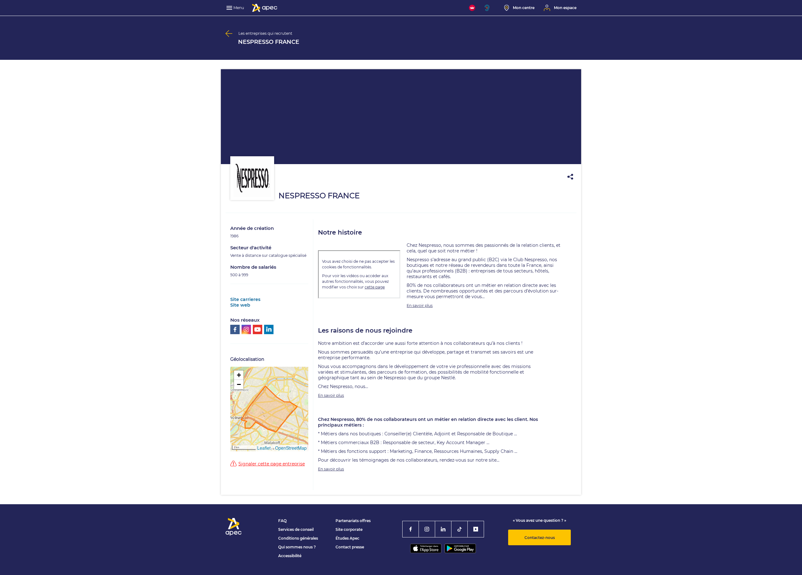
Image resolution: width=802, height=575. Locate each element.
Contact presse (350, 547)
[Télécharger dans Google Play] (460, 548)
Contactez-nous (539, 537)
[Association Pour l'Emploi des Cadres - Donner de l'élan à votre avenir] (264, 8)
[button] (238, 375)
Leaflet (264, 448)
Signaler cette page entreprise (271, 464)
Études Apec (347, 538)
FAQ (282, 520)
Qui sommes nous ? (297, 547)
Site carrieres (245, 299)
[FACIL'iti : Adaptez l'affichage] (472, 8)
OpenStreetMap (291, 448)
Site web (240, 305)
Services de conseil (296, 529)
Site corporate (349, 529)
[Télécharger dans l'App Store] (425, 548)
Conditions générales (298, 538)
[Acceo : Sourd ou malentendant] (489, 8)
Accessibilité (289, 555)
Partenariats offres (353, 520)
